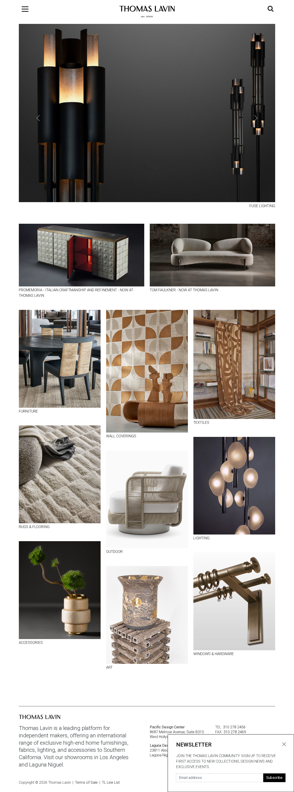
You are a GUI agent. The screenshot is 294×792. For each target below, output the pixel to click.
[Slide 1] (122, 205)
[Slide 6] (163, 205)
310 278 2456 (234, 727)
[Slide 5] (155, 205)
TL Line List (111, 782)
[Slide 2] (130, 205)
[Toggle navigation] (25, 8)
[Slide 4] (147, 205)
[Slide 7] (171, 205)
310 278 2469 (234, 732)
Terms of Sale (86, 782)
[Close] (284, 744)
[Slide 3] (138, 205)
